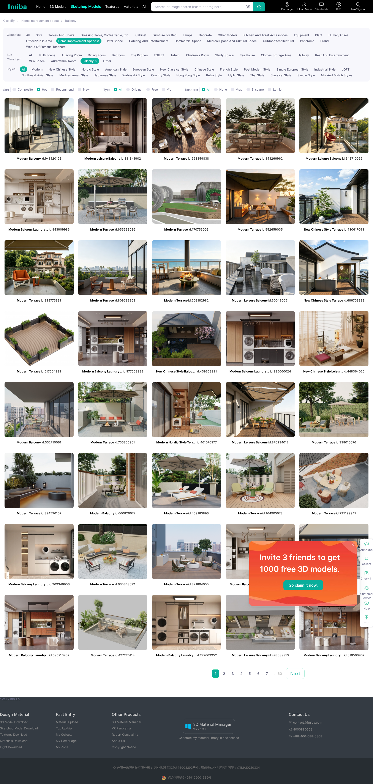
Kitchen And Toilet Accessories (265, 35)
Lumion (278, 89)
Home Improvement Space (77, 41)
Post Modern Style (257, 69)
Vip (169, 89)
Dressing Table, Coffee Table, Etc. (105, 35)
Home (40, 7)
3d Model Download (14, 722)
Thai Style (257, 75)
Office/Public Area (39, 41)
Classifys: (14, 34)
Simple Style (306, 75)
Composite (25, 89)
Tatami (175, 55)
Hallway (303, 55)
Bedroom (118, 55)
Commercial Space (188, 41)
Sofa (39, 35)
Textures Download (13, 734)
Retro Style (214, 75)
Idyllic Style (236, 75)
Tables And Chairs (61, 35)
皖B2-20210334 (248, 767)
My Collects (64, 734)
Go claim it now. (303, 585)
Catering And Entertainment (148, 41)
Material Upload (67, 722)
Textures (112, 7)
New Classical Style (174, 69)
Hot (44, 89)
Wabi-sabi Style (133, 75)
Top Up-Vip (64, 728)
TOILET (159, 55)
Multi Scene (47, 55)
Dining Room (97, 55)
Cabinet (140, 35)
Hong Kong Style (188, 75)
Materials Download (14, 741)
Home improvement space (40, 20)
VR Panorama (121, 728)
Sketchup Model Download (19, 728)
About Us (118, 741)
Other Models (227, 35)
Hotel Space (114, 41)
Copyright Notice (124, 747)
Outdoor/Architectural (278, 41)
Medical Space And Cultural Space (232, 41)
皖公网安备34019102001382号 (189, 777)
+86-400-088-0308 (307, 736)
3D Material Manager (126, 722)
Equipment (301, 35)
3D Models (58, 7)
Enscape (258, 89)
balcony (70, 20)
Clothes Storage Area (276, 55)
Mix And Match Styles (336, 75)
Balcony (88, 61)
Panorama (307, 41)
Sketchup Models (86, 6)
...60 (278, 673)
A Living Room (72, 55)
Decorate (205, 35)
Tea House (247, 55)
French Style (229, 69)
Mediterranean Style (73, 75)
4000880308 (303, 729)
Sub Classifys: (14, 57)
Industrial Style (324, 69)
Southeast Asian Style (37, 75)
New (86, 89)
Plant (318, 35)
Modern (37, 69)
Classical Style (280, 75)
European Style (143, 69)
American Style (115, 69)
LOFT (345, 69)
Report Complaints (125, 734)
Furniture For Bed (164, 35)
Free (155, 89)
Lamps (188, 35)
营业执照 (160, 767)
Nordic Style (90, 69)
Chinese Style (204, 69)
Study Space (224, 55)
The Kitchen (139, 55)
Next (295, 673)
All (144, 7)
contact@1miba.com (307, 722)
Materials (130, 7)
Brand (324, 41)
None (223, 89)
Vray (239, 89)
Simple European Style (292, 69)
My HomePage (66, 741)
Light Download (11, 747)
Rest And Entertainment (332, 55)
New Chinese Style (62, 69)
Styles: (11, 69)
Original (136, 89)
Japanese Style (105, 75)
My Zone (62, 747)
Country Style (160, 75)
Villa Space (37, 61)
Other (107, 61)
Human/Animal (339, 35)
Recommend (65, 89)
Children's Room (197, 55)
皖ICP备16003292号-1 (182, 767)
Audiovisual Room (63, 61)
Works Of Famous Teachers (46, 47)
